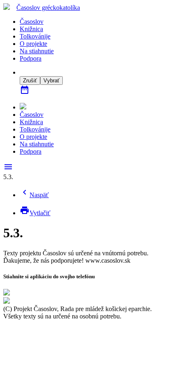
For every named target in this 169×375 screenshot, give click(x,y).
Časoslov (48, 7)
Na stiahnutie (37, 51)
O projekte (33, 43)
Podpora (30, 58)
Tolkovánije (35, 36)
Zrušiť (30, 80)
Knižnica (31, 28)
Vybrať (51, 80)
